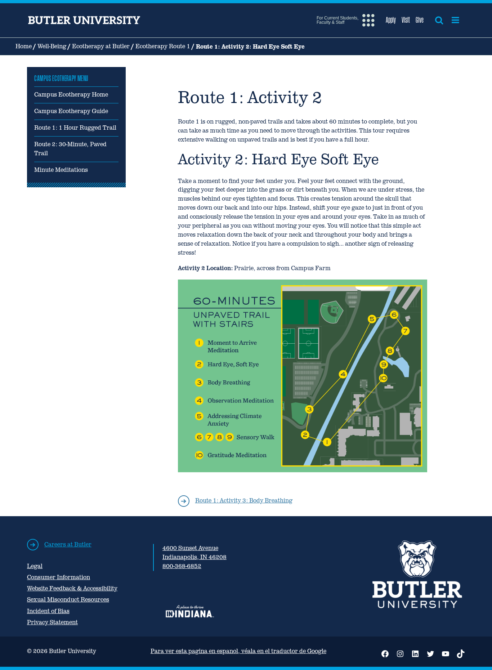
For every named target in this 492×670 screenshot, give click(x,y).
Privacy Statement (52, 622)
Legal (35, 566)
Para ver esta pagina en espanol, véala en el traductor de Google (238, 651)
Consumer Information (58, 577)
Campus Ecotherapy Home (71, 94)
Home (23, 46)
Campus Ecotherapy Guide (71, 111)
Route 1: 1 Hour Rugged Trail (75, 127)
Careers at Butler (67, 544)
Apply (391, 20)
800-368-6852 (181, 566)
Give (420, 20)
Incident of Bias (48, 611)
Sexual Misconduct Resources (68, 599)
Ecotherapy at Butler (101, 46)
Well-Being (51, 46)
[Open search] (439, 20)
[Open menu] (455, 20)
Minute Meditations (61, 170)
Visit (406, 20)
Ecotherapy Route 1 (162, 46)
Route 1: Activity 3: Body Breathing (243, 500)
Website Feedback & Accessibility (72, 588)
